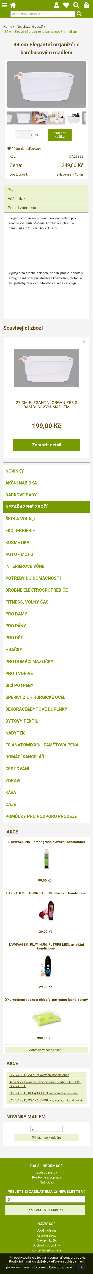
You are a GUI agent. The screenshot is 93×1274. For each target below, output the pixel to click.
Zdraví (12, 780)
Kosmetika (17, 542)
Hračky (13, 649)
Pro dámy (16, 614)
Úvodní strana (46, 1230)
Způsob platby (46, 1172)
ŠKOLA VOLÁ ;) (20, 518)
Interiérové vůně (24, 566)
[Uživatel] (68, 6)
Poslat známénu (22, 207)
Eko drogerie (20, 530)
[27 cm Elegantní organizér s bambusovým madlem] (46, 368)
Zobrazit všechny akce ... (46, 1050)
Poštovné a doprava (46, 1177)
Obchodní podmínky (47, 1245)
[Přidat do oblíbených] (84, 342)
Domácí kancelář (24, 756)
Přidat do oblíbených (26, 149)
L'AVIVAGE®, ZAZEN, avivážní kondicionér (39, 1075)
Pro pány (15, 625)
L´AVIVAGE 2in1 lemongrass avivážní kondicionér (46, 842)
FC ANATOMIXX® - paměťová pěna (42, 745)
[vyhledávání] (78, 6)
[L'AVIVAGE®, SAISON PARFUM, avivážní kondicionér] (46, 911)
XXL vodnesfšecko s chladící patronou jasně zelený (46, 1000)
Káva (10, 792)
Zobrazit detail (46, 444)
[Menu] (5, 5)
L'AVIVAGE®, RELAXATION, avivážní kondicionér (43, 1093)
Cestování (17, 768)
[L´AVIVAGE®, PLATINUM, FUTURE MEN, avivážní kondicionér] (46, 966)
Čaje (10, 804)
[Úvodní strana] (15, 6)
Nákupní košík (46, 1240)
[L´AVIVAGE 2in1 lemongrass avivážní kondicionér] (46, 859)
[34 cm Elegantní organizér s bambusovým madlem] (46, 84)
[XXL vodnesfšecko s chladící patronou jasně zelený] (46, 1017)
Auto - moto (19, 554)
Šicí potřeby (19, 685)
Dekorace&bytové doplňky (36, 709)
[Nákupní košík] (88, 6)
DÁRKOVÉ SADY (21, 494)
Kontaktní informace (46, 1250)
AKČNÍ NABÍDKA (21, 483)
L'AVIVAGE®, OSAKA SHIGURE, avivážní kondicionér (46, 1100)
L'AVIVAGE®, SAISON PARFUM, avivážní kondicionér (46, 893)
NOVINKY (14, 471)
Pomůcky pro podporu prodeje (41, 816)
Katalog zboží (46, 1235)
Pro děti (14, 637)
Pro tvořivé (19, 673)
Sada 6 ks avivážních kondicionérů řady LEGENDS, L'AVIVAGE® (45, 1084)
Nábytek (15, 733)
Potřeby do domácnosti (33, 578)
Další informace (60, 1267)
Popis (13, 189)
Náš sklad (47, 1182)
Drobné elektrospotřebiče (36, 590)
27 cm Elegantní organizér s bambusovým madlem (46, 404)
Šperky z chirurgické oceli (36, 697)
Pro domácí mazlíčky (29, 661)
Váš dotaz (16, 198)
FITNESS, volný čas (27, 602)
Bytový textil (21, 721)
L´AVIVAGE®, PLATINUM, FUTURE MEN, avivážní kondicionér (46, 946)
